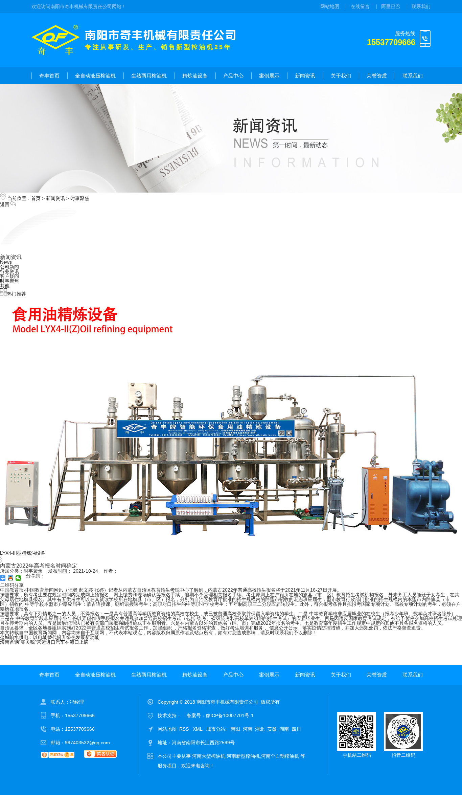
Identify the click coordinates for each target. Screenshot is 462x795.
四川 (296, 729)
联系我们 (421, 6)
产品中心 (233, 76)
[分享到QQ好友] (11, 578)
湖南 (284, 729)
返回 (4, 204)
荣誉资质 (377, 76)
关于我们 (341, 76)
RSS (184, 729)
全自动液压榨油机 (95, 76)
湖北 (259, 729)
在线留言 (360, 6)
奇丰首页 (49, 76)
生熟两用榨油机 (149, 76)
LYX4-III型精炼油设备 (22, 553)
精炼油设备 (195, 76)
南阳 (235, 729)
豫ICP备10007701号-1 (230, 715)
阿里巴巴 (390, 6)
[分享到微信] (18, 578)
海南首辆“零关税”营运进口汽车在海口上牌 (44, 642)
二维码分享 (12, 585)
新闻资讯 (305, 76)
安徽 (272, 729)
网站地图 (329, 6)
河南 (247, 729)
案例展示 (269, 76)
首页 (36, 198)
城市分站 (215, 729)
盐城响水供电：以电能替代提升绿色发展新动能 (49, 637)
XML (198, 729)
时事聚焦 (79, 198)
